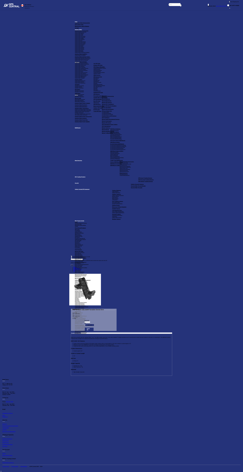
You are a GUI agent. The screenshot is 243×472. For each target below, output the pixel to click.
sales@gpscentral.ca (7, 413)
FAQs (3, 415)
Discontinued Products (80, 228)
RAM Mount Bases (114, 132)
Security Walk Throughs (136, 187)
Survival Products (116, 214)
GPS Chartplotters (106, 126)
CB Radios (77, 298)
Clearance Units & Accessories (82, 23)
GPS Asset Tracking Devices (145, 178)
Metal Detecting (78, 160)
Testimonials (5, 427)
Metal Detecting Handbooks (125, 166)
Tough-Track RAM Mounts (116, 160)
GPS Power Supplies (97, 82)
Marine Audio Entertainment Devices (110, 119)
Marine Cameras (106, 128)
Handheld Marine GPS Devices (109, 116)
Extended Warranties (7, 444)
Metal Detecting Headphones (125, 167)
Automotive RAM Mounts (115, 153)
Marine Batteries (106, 99)
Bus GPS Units (77, 241)
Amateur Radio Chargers (79, 49)
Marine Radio (77, 301)
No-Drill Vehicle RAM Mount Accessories (118, 145)
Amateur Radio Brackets (79, 48)
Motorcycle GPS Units (79, 244)
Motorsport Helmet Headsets (119, 207)
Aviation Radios (78, 297)
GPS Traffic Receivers (98, 86)
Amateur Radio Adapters (79, 47)
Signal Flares (114, 216)
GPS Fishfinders (106, 117)
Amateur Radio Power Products (81, 302)
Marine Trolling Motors (79, 273)
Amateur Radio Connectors (80, 37)
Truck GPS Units (78, 248)
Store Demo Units (79, 24)
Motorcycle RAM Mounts (115, 156)
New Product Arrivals (79, 220)
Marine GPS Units (79, 251)
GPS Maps (95, 83)
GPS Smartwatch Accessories (99, 85)
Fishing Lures (104, 97)
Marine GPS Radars (106, 107)
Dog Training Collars (116, 202)
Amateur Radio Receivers (79, 303)
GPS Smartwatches (97, 71)
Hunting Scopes (116, 205)
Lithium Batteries (115, 191)
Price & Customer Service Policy (10, 426)
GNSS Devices (97, 75)
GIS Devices (77, 242)
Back (74, 271)
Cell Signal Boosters (117, 210)
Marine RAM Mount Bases (115, 135)
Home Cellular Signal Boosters (118, 211)
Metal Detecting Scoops (124, 171)
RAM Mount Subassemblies (116, 151)
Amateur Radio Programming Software (82, 52)
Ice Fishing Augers (105, 112)
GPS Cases (96, 79)
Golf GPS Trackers (97, 73)
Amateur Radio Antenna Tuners (82, 56)
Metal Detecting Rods (124, 170)
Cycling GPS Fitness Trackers (99, 72)
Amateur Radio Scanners (79, 307)
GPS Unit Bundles (78, 240)
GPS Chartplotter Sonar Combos (109, 124)
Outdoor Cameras (116, 194)
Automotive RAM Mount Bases (116, 134)
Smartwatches (78, 249)
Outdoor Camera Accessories (118, 195)
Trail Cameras (114, 199)
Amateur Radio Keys (78, 40)
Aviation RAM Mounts (114, 154)
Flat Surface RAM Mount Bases (116, 138)
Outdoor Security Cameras (137, 184)
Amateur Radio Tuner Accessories (81, 60)
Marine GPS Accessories (108, 96)
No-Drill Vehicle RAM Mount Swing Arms (117, 149)
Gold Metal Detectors (124, 174)
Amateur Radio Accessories (81, 30)
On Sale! (77, 28)
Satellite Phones (116, 208)
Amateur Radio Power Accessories (81, 306)
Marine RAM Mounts (114, 155)
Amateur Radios (78, 29)
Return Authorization (7, 455)
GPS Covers (96, 89)
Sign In (4, 453)
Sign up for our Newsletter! (9, 431)
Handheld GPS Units (98, 92)
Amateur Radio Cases (79, 35)
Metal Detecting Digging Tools (125, 163)
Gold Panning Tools (123, 165)
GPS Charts (96, 87)
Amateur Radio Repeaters (80, 304)
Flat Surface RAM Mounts (115, 158)
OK (72, 265)
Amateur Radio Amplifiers (81, 54)
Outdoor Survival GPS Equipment (82, 189)
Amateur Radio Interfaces (80, 39)
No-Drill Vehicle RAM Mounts (117, 144)
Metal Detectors (124, 173)
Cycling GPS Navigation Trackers (100, 68)
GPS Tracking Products (80, 176)
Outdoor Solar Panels (116, 192)
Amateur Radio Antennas (81, 61)
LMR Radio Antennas (79, 95)
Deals (76, 21)
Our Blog (4, 429)
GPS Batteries (96, 81)
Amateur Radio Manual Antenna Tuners (82, 59)
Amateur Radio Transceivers (80, 305)
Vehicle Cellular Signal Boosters (118, 212)
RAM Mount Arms (114, 130)
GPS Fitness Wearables (99, 67)
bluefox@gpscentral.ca (8, 462)
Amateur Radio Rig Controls (80, 43)
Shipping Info (5, 440)
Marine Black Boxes (106, 100)
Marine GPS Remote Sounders (109, 106)
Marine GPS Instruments (108, 109)
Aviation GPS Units (98, 65)
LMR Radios (77, 300)
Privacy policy (15, 466)
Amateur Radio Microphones (80, 41)
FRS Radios (77, 299)
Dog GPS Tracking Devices (117, 203)
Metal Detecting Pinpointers (125, 169)
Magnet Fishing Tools (124, 168)
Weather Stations (116, 219)
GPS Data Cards (96, 80)
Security (77, 183)
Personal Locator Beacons (80, 238)
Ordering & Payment (7, 438)
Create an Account (223, 6)
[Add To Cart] (89, 325)
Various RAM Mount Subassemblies (117, 157)
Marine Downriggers (107, 121)
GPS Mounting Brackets (98, 84)
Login (217, 6)
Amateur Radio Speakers (79, 44)
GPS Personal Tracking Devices (146, 179)
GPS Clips (95, 88)
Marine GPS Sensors (107, 102)
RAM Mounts (78, 127)
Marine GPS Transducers (108, 104)
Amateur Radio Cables (79, 34)
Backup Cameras (115, 196)
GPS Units (77, 229)
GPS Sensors (97, 94)
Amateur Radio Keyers (79, 50)
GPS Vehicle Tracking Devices (145, 181)
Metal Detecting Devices (81, 274)
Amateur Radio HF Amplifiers (80, 55)
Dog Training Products (117, 201)
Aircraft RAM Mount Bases (115, 133)
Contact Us (5, 417)
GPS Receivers (77, 243)
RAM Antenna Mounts (114, 152)
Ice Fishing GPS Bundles (106, 113)
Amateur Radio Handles (79, 38)
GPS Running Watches (98, 70)
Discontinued (24, 466)
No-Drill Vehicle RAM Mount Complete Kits (118, 146)
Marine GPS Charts (106, 122)
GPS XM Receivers (97, 90)
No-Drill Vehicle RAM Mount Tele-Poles (117, 147)
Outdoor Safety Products (117, 217)
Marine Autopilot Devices (79, 271)
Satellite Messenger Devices (80, 239)
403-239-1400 (9, 401)
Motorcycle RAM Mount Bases (116, 136)
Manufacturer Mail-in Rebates (82, 26)
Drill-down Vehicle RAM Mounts (117, 140)
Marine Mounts (77, 270)
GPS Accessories (98, 76)
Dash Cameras (115, 197)
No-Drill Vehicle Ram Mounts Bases (117, 148)
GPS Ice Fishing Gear (107, 111)
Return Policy (5, 442)
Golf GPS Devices (97, 69)
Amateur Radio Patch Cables (80, 42)
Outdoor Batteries (116, 190)
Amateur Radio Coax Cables (80, 36)
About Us (4, 424)
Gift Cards (4, 446)
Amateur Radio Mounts (79, 51)
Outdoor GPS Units (78, 245)
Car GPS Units (97, 63)
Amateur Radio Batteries (79, 33)
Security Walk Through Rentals (138, 186)
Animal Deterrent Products (117, 215)
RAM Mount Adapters (115, 129)
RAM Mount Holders (115, 142)
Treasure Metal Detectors (124, 175)
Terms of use (5, 466)
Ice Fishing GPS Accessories (107, 114)
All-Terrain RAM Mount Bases (115, 137)
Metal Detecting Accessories (127, 161)
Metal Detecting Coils (124, 162)
